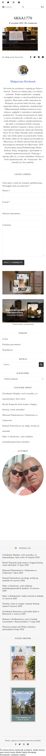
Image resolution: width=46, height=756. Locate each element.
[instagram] (13, 2)
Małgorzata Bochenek (14, 57)
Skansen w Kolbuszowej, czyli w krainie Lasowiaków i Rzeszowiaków (19, 620)
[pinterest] (19, 2)
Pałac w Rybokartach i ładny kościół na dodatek (23, 596)
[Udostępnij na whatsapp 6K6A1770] (43, 57)
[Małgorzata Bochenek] (23, 75)
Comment (6, 225)
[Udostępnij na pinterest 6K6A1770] (39, 57)
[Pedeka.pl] (8, 7)
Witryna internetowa (11, 213)
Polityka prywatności (11, 344)
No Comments (31, 23)
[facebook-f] (3, 2)
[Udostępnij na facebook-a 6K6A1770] (31, 57)
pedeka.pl (25, 548)
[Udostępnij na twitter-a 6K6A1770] (35, 57)
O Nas (5, 339)
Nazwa (6, 190)
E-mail (6, 202)
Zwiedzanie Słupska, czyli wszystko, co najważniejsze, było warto (19, 556)
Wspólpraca (7, 350)
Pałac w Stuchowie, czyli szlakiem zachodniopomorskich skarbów (17, 587)
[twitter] (8, 2)
